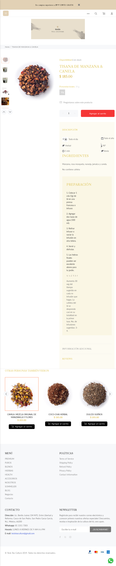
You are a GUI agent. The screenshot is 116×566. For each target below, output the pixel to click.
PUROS (8, 463)
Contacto (9, 498)
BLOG (7, 490)
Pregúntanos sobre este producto (77, 102)
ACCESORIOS (11, 478)
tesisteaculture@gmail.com (23, 533)
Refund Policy (65, 466)
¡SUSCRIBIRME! (100, 529)
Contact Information (68, 474)
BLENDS (9, 466)
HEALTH (8, 474)
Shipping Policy (66, 463)
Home (7, 47)
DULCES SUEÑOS (94, 414)
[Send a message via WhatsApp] (111, 561)
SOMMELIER (10, 486)
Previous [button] (4, 112)
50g (62, 92)
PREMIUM (9, 459)
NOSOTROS (10, 482)
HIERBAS (9, 470)
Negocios (9, 494)
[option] (5, 61)
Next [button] (10, 112)
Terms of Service (66, 459)
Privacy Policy (65, 470)
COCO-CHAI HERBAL (58, 414)
